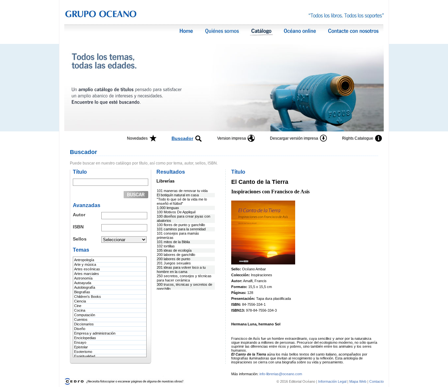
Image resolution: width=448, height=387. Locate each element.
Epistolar (81, 347)
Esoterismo (83, 352)
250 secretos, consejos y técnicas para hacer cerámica (184, 278)
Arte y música (85, 264)
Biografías (82, 292)
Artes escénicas (87, 269)
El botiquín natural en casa (178, 195)
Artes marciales (86, 274)
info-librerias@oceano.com (280, 374)
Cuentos (81, 319)
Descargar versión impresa (294, 138)
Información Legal (332, 381)
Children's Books (87, 297)
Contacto (376, 381)
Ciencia (80, 301)
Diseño (79, 329)
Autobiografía (84, 287)
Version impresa (231, 138)
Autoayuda (82, 283)
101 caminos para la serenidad (181, 229)
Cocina (79, 310)
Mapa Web (357, 381)
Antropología (84, 260)
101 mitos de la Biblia (173, 242)
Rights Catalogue (357, 138)
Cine (77, 306)
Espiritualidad (84, 356)
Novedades (137, 138)
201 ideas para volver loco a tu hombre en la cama (181, 269)
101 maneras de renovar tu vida (182, 191)
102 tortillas (166, 246)
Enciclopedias (85, 338)
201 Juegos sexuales (174, 263)
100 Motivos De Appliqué (176, 212)
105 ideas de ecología (174, 250)
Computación (84, 315)
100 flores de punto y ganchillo (181, 225)
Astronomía (83, 278)
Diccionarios (84, 324)
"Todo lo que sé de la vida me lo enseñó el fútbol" (182, 201)
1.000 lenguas (168, 208)
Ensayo (80, 342)
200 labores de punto (173, 259)
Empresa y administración (94, 333)
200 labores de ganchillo (176, 255)
